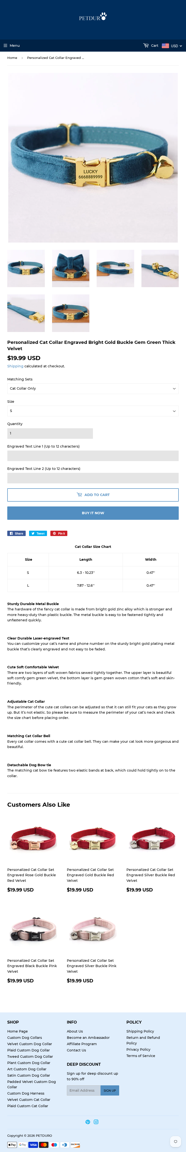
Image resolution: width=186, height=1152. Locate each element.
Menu (15, 45)
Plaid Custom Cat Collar (27, 1106)
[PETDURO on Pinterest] (87, 1122)
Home (12, 58)
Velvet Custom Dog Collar (29, 1044)
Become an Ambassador (88, 1037)
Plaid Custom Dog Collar (28, 1050)
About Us (75, 1031)
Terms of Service (140, 1056)
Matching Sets (19, 379)
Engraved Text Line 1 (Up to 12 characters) (43, 446)
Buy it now (93, 513)
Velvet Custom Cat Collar (28, 1099)
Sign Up (110, 1090)
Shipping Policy (140, 1031)
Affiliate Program (82, 1044)
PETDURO (44, 1135)
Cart (154, 45)
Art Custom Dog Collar (26, 1069)
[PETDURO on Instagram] (96, 1122)
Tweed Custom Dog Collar (30, 1056)
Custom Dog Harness (25, 1093)
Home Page (17, 1031)
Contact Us (76, 1050)
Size (10, 401)
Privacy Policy (138, 1049)
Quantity (15, 424)
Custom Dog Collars (24, 1037)
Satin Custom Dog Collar (28, 1075)
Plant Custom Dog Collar (28, 1063)
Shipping (15, 366)
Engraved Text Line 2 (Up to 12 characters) (43, 468)
